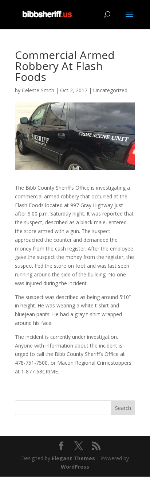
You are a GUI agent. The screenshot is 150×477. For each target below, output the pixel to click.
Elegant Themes (73, 458)
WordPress (75, 466)
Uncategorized (110, 90)
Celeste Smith (38, 90)
